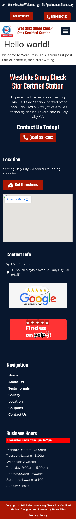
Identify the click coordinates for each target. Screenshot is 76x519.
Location (15, 401)
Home (13, 375)
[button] (65, 31)
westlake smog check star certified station (34, 30)
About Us (16, 382)
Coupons (15, 408)
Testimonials (19, 388)
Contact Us (17, 414)
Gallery (14, 395)
